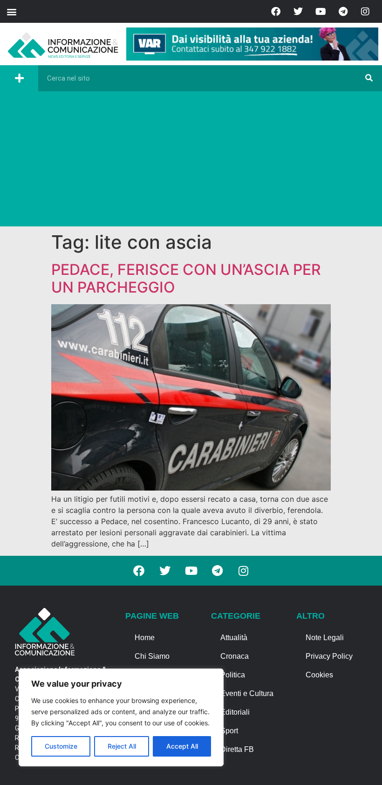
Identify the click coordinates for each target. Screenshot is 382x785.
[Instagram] (365, 11)
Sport (229, 731)
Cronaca (234, 656)
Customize (61, 746)
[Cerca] (369, 78)
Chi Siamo (152, 656)
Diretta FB (237, 749)
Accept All (182, 746)
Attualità (233, 638)
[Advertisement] (191, 161)
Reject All (122, 746)
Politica (232, 675)
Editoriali (235, 712)
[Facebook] (275, 11)
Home (145, 638)
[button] (11, 11)
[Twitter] (298, 11)
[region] (121, 717)
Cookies (319, 675)
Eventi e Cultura (246, 693)
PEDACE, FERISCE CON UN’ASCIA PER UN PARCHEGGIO (186, 278)
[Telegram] (343, 11)
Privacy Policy (329, 656)
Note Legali (325, 638)
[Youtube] (320, 11)
